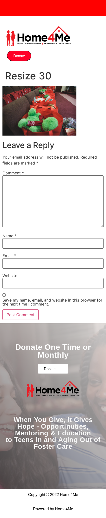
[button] (94, 24)
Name (9, 236)
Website (9, 276)
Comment (13, 173)
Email (9, 256)
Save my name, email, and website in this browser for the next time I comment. (52, 302)
